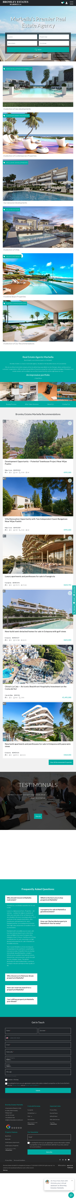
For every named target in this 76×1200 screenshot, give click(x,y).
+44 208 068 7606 (10, 1117)
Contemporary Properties (11, 1145)
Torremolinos (31, 1119)
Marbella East (31, 1113)
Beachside (7, 1139)
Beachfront (8, 1136)
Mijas (29, 1116)
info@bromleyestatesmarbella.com (14, 1120)
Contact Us (66, 404)
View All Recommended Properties (61, 762)
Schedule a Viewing (12, 1079)
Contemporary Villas (10, 1148)
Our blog (52, 1122)
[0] (62, 3)
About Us (50, 404)
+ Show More (31, 1124)
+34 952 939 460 (9, 1115)
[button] (6, 803)
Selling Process (53, 1116)
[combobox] (7, 1038)
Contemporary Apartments (12, 1142)
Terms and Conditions (32, 1085)
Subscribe (49, 1152)
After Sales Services (32, 404)
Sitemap (5, 1170)
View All (38, 816)
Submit (38, 1090)
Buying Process (11, 404)
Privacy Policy (16, 1085)
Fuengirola (30, 1110)
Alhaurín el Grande (32, 1122)
